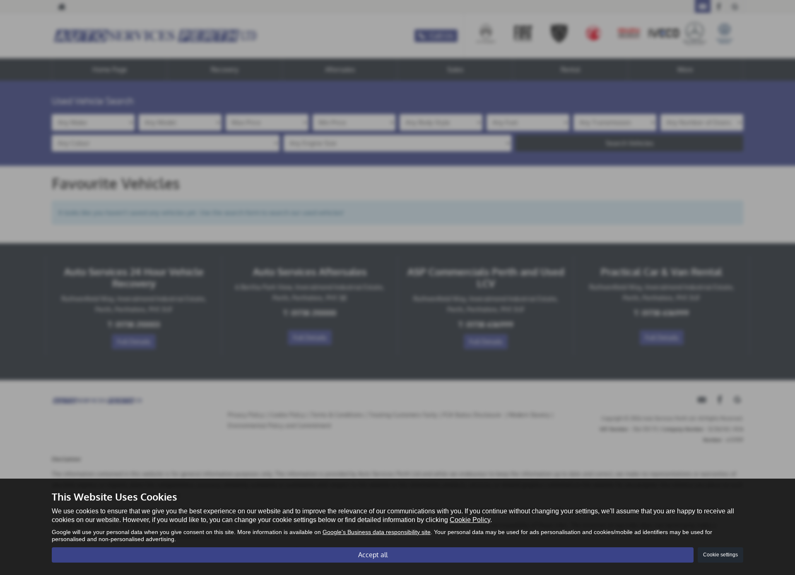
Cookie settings (720, 555)
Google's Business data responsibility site (377, 532)
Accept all (373, 555)
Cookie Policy (470, 519)
